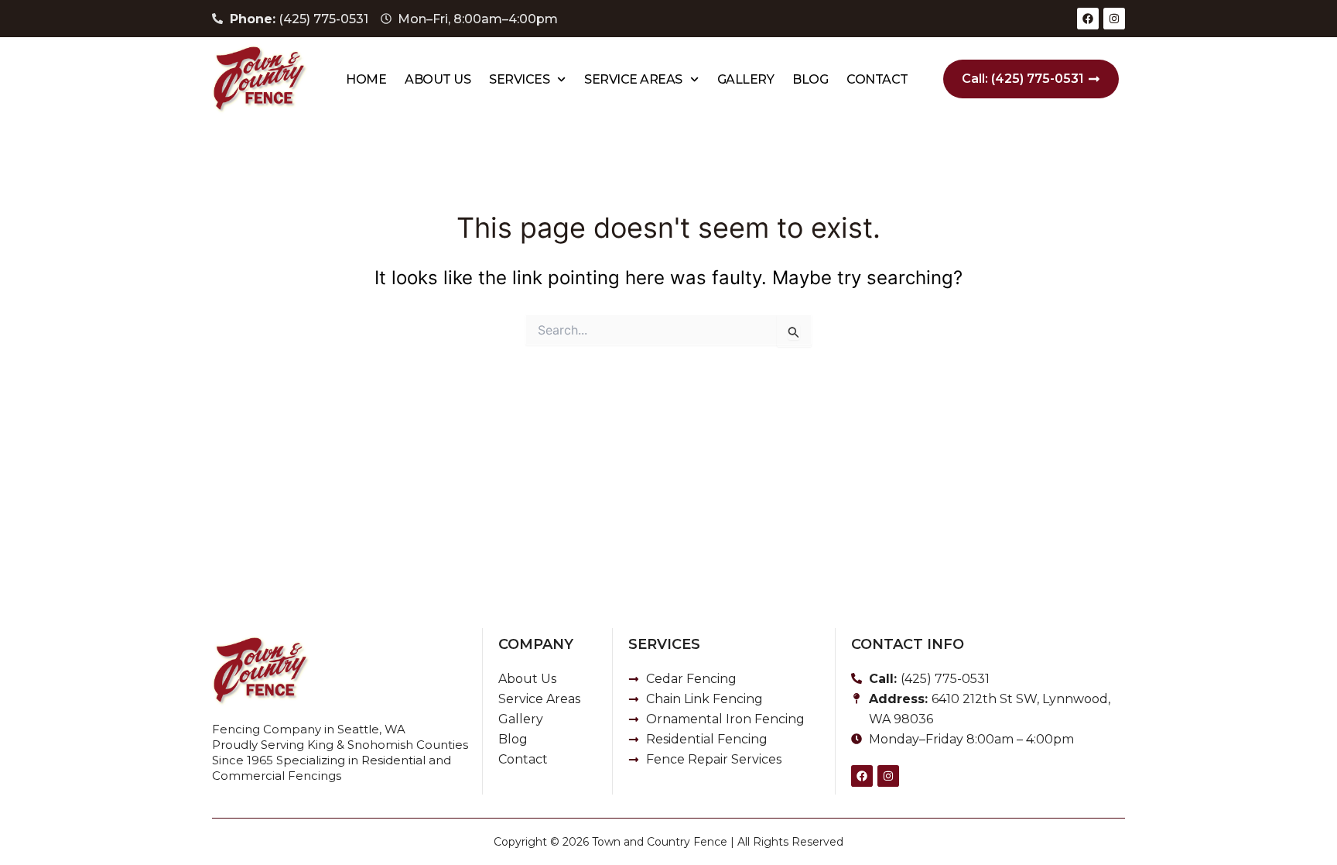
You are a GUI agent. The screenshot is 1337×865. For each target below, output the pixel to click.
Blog (810, 79)
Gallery (746, 79)
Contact (877, 79)
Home (366, 79)
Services (519, 79)
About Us (437, 79)
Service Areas (633, 79)
